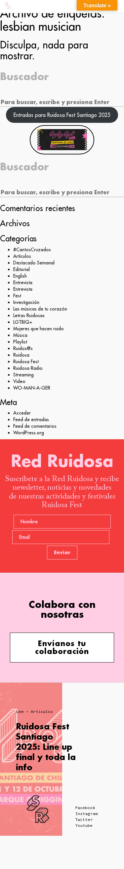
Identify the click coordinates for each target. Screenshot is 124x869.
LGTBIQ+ (22, 322)
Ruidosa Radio (28, 368)
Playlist (20, 342)
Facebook (85, 807)
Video (19, 381)
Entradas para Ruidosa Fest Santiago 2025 (62, 115)
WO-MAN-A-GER (31, 388)
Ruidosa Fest (26, 362)
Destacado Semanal (34, 263)
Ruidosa (21, 355)
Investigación (26, 302)
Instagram (86, 813)
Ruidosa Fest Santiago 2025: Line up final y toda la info (46, 747)
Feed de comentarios (35, 426)
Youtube (84, 825)
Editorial (21, 269)
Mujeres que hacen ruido (38, 329)
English (20, 276)
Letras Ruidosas (29, 315)
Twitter (84, 819)
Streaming (23, 375)
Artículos (22, 256)
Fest (17, 296)
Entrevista (22, 282)
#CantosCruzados (32, 250)
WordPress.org (28, 433)
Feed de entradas (31, 419)
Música (20, 335)
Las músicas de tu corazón (40, 309)
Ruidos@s (23, 348)
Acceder (22, 413)
